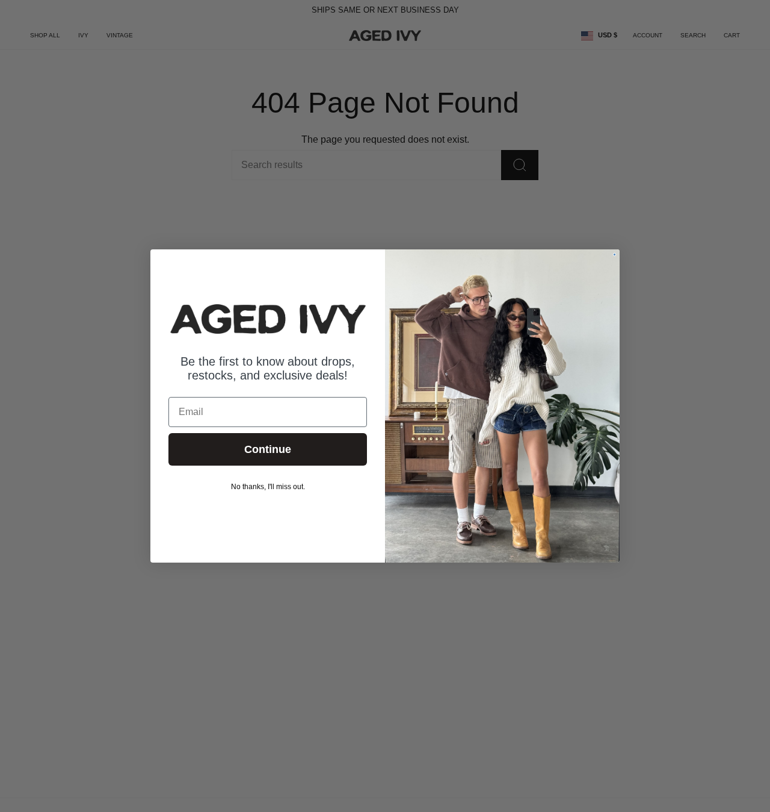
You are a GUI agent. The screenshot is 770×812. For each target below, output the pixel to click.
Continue (267, 449)
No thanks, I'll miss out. (268, 487)
